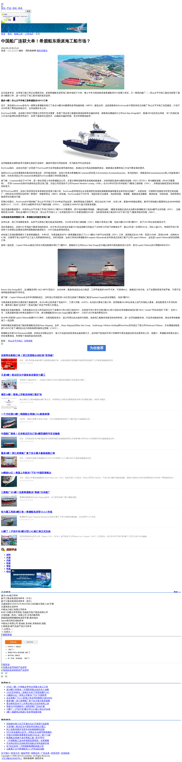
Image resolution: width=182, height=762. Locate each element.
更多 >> (177, 592)
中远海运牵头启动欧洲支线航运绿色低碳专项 (27, 743)
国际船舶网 (12, 50)
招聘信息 (35, 753)
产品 (9, 8)
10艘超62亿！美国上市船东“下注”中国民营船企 (26, 472)
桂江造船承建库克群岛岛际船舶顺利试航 (25, 729)
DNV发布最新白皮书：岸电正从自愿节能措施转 (29, 732)
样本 (20, 8)
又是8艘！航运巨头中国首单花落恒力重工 (23, 375)
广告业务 (45, 753)
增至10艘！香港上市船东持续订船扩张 (21, 394)
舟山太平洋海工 (15, 341)
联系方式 (15, 753)
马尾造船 (28, 341)
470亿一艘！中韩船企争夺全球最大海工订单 (27, 687)
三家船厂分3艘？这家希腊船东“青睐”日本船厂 (25, 492)
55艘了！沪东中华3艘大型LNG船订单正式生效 (26, 531)
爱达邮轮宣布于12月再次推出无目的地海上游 (27, 703)
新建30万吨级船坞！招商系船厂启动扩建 (25, 706)
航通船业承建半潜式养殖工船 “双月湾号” (25, 738)
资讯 (3, 8)
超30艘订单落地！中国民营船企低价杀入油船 (27, 689)
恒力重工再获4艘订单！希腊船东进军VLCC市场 (26, 512)
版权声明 (25, 753)
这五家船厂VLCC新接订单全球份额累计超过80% (29, 698)
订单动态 (29, 34)
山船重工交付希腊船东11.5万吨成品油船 (25, 749)
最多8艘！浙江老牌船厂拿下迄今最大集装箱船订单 (28, 453)
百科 (15, 8)
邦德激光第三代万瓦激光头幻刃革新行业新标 (27, 724)
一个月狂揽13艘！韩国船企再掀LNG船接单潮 (25, 414)
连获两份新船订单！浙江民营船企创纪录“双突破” (27, 355)
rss (2, 3)
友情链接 (65, 753)
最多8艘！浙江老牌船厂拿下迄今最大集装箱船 (28, 701)
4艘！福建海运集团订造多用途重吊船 (24, 712)
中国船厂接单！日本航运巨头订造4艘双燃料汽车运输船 (30, 433)
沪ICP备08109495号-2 (12, 758)
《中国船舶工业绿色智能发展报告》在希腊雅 (27, 740)
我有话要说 (42, 50)
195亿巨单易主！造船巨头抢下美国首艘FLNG (27, 692)
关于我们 (5, 753)
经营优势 (55, 753)
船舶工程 (18, 34)
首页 (3, 34)
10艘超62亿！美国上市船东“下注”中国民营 (26, 695)
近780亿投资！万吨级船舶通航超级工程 (25, 746)
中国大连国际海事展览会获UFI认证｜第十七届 (28, 735)
